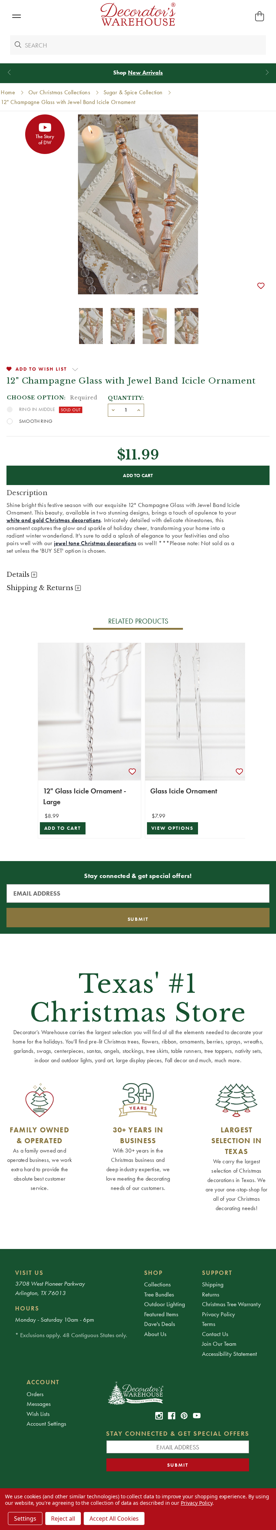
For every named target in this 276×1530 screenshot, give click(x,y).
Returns (210, 1294)
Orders (35, 1394)
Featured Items (161, 1314)
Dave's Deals (159, 1324)
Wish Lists (38, 1414)
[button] (16, 16)
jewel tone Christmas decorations (95, 543)
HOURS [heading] (27, 1308)
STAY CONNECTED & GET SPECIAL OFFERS (177, 1433)
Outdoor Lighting (164, 1304)
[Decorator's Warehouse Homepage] (177, 1392)
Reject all (63, 1518)
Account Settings (46, 1423)
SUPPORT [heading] (217, 1273)
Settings (25, 1518)
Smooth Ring (35, 421)
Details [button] (18, 575)
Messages (39, 1404)
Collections (157, 1284)
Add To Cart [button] (62, 828)
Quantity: (126, 398)
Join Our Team (219, 1344)
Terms (208, 1324)
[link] (159, 1416)
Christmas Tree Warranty (231, 1304)
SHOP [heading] (153, 1273)
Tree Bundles (159, 1294)
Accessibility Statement (229, 1354)
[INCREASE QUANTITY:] (139, 409)
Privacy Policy (218, 1314)
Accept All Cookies (114, 1518)
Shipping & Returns (40, 588)
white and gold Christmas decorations (53, 520)
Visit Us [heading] (29, 1273)
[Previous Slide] (9, 72)
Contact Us (215, 1334)
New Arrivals (145, 72)
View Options (172, 828)
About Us (155, 1334)
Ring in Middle (37, 409)
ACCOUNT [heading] (43, 1382)
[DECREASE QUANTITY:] (113, 409)
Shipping (213, 1284)
